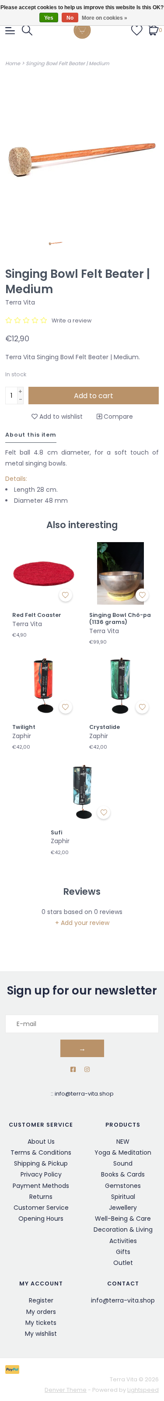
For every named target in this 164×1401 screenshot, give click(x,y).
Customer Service (41, 1207)
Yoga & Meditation (122, 1152)
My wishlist (41, 1333)
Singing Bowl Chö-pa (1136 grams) (120, 618)
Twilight (23, 727)
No (69, 18)
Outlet (123, 1262)
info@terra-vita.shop (84, 1093)
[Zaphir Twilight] (43, 685)
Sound (123, 1163)
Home (12, 63)
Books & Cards (123, 1174)
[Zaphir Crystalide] (120, 685)
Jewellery (123, 1207)
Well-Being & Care (123, 1218)
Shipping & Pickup (41, 1163)
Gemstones (123, 1185)
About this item (30, 434)
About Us (41, 1141)
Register (41, 1300)
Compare (117, 416)
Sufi (56, 832)
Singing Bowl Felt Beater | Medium (67, 63)
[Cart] (153, 29)
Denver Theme (66, 1390)
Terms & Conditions (40, 1152)
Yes (48, 18)
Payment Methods (41, 1185)
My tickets (40, 1322)
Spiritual (123, 1196)
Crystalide (104, 727)
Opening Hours (40, 1218)
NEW (122, 1141)
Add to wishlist (60, 416)
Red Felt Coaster (36, 615)
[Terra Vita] (82, 30)
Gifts (123, 1251)
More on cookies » (104, 18)
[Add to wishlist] (65, 595)
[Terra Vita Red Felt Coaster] (43, 573)
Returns (40, 1196)
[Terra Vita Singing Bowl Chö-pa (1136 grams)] (120, 573)
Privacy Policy (41, 1174)
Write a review (71, 320)
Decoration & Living (123, 1229)
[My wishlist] (137, 29)
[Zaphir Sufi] (82, 790)
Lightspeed (143, 1390)
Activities (123, 1240)
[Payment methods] (13, 1369)
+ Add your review (82, 922)
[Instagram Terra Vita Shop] (87, 1069)
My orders (41, 1311)
